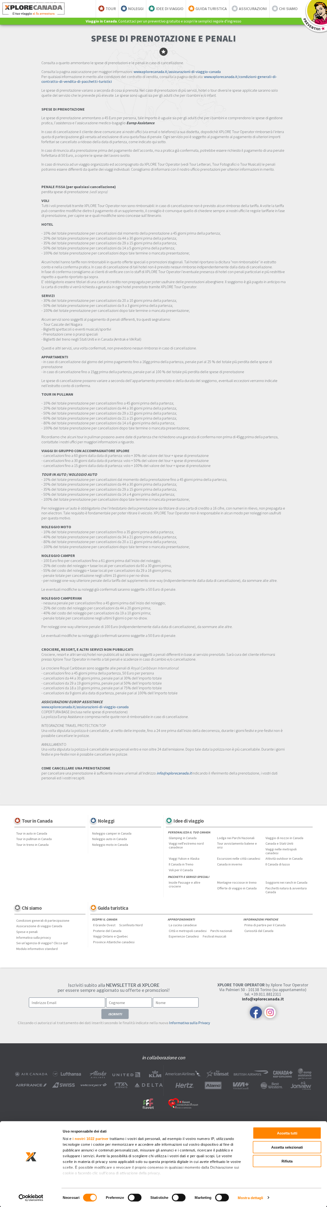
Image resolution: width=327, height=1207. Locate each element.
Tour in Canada (37, 821)
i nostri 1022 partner (91, 1139)
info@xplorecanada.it (174, 773)
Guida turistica (211, 8)
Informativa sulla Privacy (189, 1022)
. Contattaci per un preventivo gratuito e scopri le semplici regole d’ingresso (163, 21)
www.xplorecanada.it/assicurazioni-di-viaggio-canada (177, 71)
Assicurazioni (253, 8)
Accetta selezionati (287, 1147)
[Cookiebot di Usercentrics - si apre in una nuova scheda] (31, 1197)
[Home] (33, 9)
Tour (111, 8)
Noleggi (136, 8)
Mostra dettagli (250, 1198)
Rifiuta (287, 1161)
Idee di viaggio (169, 8)
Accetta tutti (287, 1133)
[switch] (134, 1197)
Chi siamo (288, 8)
